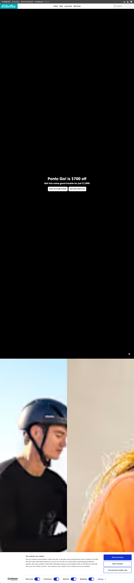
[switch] (56, 579)
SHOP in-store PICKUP (57, 189)
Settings (100, 579)
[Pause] (129, 354)
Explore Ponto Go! (77, 189)
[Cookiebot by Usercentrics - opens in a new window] (12, 579)
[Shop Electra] (16, 2)
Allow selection (117, 564)
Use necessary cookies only (117, 570)
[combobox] (122, 6)
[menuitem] (56, 6)
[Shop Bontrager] (27, 1)
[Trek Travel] (42, 1)
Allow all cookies (118, 557)
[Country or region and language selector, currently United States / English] (124, 2)
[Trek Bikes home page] (6, 1)
